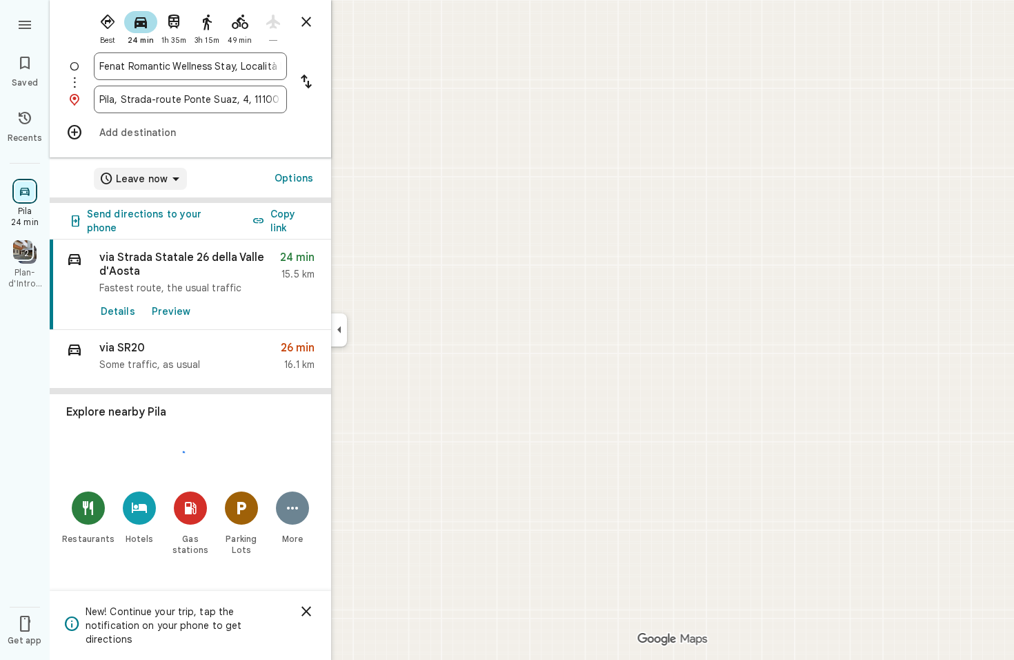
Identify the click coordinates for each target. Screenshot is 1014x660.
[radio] (107, 26)
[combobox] (190, 66)
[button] (190, 359)
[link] (190, 285)
